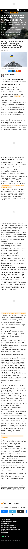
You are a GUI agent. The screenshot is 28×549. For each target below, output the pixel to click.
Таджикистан (4, 507)
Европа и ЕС (22, 488)
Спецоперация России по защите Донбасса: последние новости (14, 483)
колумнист (17, 96)
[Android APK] (5, 536)
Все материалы (7, 76)
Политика (16, 488)
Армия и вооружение (15, 485)
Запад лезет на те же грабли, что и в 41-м (13, 313)
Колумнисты (3, 488)
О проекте (3, 519)
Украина (7, 485)
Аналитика (10, 488)
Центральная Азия (14, 507)
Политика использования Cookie (8, 527)
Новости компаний (5, 523)
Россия (2, 485)
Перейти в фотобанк (14, 68)
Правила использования (6, 521)
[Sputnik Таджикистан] (4, 10)
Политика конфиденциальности (8, 525)
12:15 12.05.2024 (4, 50)
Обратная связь (4, 532)
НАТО (22, 485)
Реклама (15, 521)
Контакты (8, 519)
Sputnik (3, 68)
